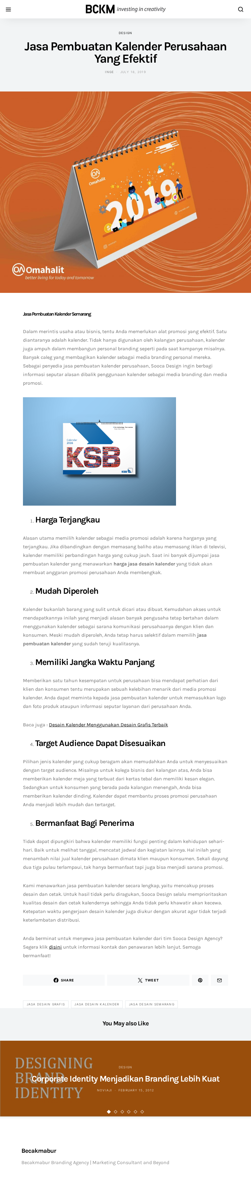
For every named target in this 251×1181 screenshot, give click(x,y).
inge (109, 72)
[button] (109, 1111)
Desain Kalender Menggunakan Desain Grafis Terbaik (108, 725)
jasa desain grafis (46, 1004)
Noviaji (104, 1090)
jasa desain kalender (96, 1004)
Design (126, 33)
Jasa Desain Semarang (151, 1004)
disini (55, 947)
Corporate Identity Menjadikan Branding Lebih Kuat (125, 1079)
